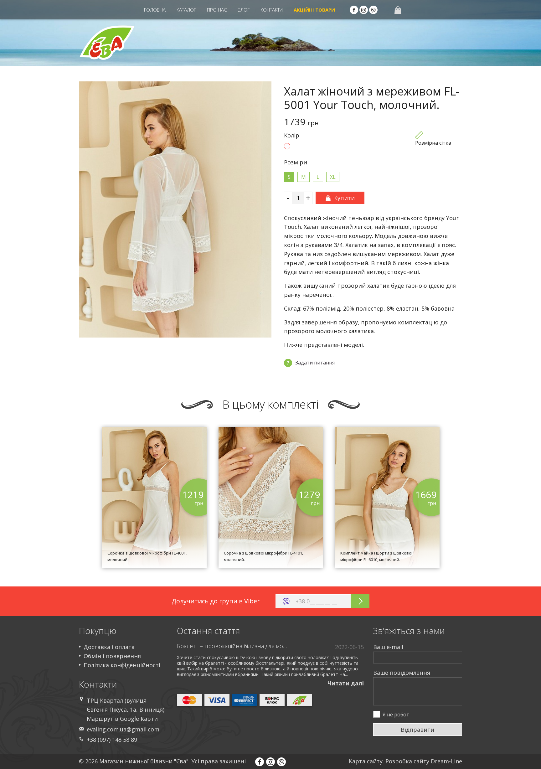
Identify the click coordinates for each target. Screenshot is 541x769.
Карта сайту (366, 761)
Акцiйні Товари (314, 10)
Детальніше (154, 537)
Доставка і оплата (109, 647)
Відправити (417, 729)
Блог (244, 10)
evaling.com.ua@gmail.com (123, 729)
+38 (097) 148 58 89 (112, 739)
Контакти (271, 10)
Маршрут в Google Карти (122, 718)
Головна (155, 10)
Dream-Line (446, 761)
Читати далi (345, 683)
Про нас (217, 10)
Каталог (186, 10)
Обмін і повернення (112, 656)
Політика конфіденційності (122, 665)
